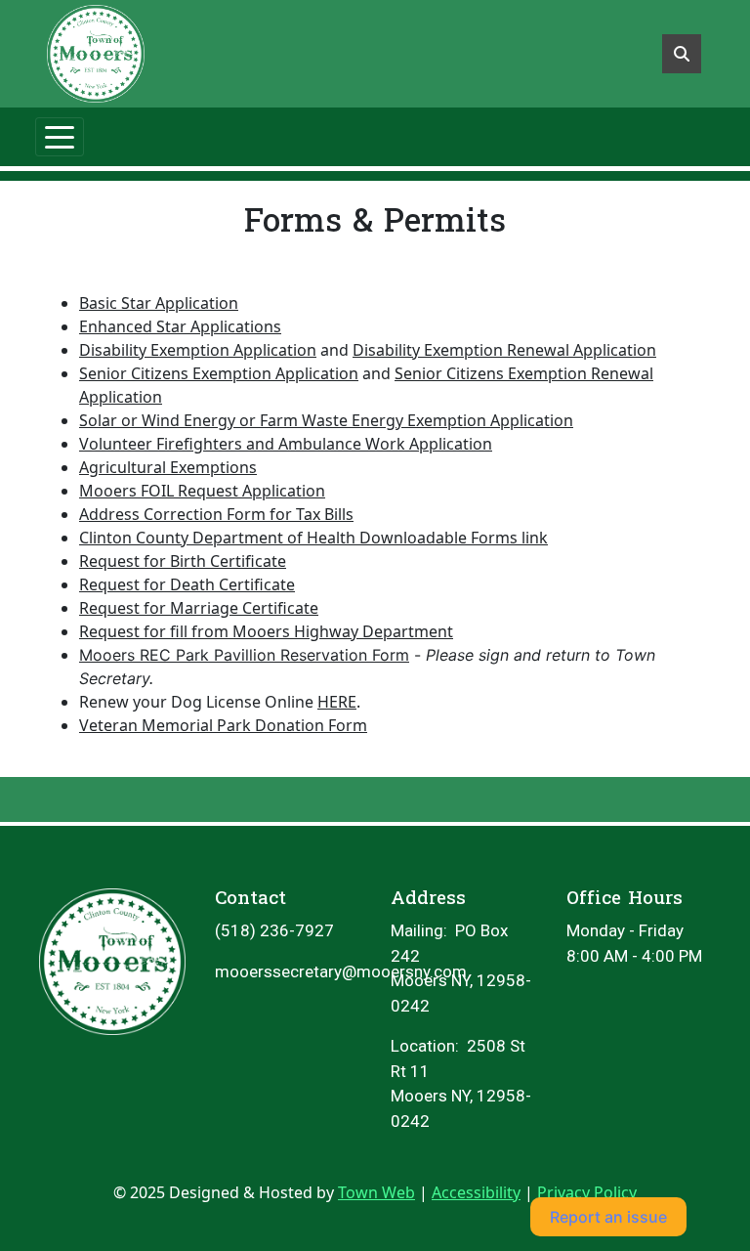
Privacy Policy (587, 1192)
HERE (336, 701)
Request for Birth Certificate (182, 561)
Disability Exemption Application (197, 350)
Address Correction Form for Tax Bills (216, 514)
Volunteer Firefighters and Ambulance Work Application (285, 443)
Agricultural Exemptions (168, 467)
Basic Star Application (158, 303)
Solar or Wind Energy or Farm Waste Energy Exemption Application (326, 420)
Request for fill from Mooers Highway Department (266, 631)
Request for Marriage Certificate (198, 608)
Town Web (376, 1192)
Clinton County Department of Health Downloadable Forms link (313, 537)
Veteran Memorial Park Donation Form (223, 725)
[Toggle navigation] (59, 136)
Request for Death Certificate (187, 584)
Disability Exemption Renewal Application (504, 350)
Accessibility (476, 1192)
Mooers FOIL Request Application (202, 490)
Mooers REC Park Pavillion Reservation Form (244, 655)
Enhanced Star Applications (180, 326)
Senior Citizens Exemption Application (218, 373)
